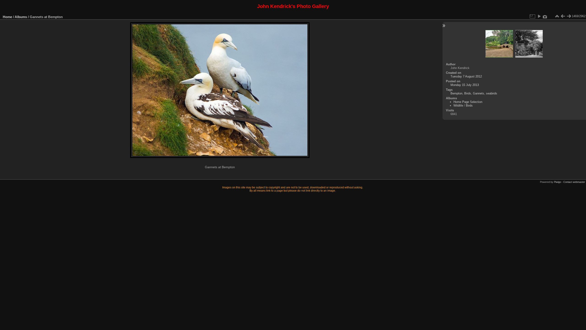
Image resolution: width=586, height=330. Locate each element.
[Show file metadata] (545, 16)
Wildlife (458, 105)
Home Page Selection (467, 102)
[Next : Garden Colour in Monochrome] (569, 16)
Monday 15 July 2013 (464, 85)
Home (7, 17)
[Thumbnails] (557, 16)
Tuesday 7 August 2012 (466, 76)
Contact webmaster (574, 182)
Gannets (478, 93)
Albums (21, 17)
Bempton (456, 93)
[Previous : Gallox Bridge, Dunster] (563, 16)
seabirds (491, 93)
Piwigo (557, 182)
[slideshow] (539, 16)
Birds (467, 93)
